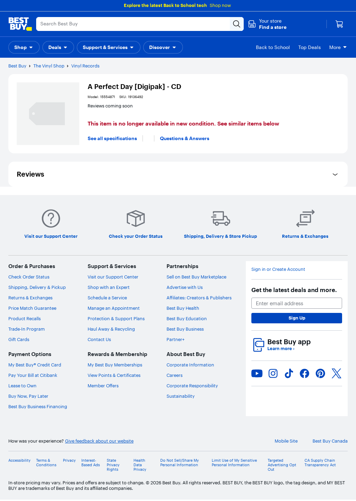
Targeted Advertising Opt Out (282, 465)
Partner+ (176, 339)
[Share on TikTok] (288, 373)
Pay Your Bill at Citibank (32, 375)
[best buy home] (20, 24)
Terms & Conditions (46, 462)
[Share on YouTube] (256, 373)
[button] (267, 24)
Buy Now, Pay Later (28, 396)
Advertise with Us (185, 287)
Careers (175, 375)
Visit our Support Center (113, 277)
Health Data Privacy (140, 465)
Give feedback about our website (99, 441)
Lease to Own (22, 385)
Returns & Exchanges (30, 297)
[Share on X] (336, 373)
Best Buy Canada (330, 441)
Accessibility (19, 460)
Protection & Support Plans (116, 318)
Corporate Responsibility (192, 385)
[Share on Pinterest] (320, 373)
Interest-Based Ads (90, 462)
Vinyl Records (85, 65)
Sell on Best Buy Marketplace (196, 277)
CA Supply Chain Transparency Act (320, 462)
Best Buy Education (187, 318)
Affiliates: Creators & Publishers (199, 297)
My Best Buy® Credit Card (34, 364)
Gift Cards (18, 339)
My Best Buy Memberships (115, 364)
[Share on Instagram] (272, 373)
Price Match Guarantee (32, 308)
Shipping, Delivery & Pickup (37, 287)
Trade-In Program (26, 329)
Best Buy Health (183, 308)
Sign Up (297, 318)
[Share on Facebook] (304, 373)
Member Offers (103, 385)
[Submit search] (237, 24)
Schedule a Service (107, 297)
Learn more (280, 348)
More (335, 47)
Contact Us (99, 339)
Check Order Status (28, 277)
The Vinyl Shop (48, 65)
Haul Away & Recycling (111, 329)
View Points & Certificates (114, 375)
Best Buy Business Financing (37, 406)
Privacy (69, 460)
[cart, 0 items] (339, 24)
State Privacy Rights (113, 465)
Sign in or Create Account (278, 269)
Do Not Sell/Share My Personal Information (179, 462)
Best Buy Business (185, 329)
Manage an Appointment (114, 308)
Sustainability (181, 396)
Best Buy (17, 65)
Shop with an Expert (109, 287)
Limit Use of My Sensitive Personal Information (234, 462)
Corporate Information (190, 364)
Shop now (220, 5)
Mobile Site (286, 441)
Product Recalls (24, 318)
